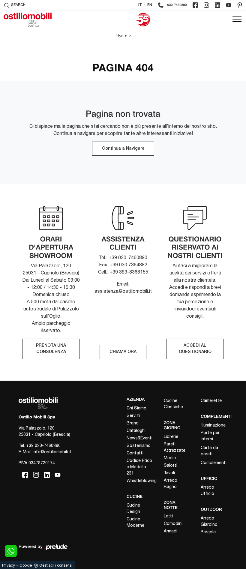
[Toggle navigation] (237, 19)
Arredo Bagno (170, 483)
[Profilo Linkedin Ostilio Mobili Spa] (217, 5)
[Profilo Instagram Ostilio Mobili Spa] (206, 5)
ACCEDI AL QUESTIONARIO (195, 349)
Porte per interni (210, 435)
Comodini (173, 523)
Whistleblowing (140, 480)
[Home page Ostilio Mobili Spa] (28, 20)
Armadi (170, 531)
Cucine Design (133, 508)
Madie (170, 457)
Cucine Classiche (173, 403)
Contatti (135, 453)
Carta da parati (209, 450)
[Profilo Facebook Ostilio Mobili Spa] (195, 5)
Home (121, 35)
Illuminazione (213, 425)
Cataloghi (136, 430)
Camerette (211, 400)
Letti (168, 516)
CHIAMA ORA (123, 352)
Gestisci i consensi (56, 565)
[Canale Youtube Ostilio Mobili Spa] (229, 5)
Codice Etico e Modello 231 (139, 466)
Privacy (8, 565)
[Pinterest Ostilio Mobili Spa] (240, 5)
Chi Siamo (136, 408)
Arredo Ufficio (207, 490)
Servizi (133, 415)
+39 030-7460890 (43, 445)
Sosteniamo (139, 445)
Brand (133, 423)
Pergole (208, 531)
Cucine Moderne (135, 522)
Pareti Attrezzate (174, 447)
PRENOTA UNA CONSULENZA (51, 349)
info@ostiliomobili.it (52, 451)
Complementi (213, 462)
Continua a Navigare (123, 149)
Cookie (26, 565)
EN (149, 5)
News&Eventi (139, 438)
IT (140, 5)
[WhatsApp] (11, 551)
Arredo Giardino (209, 521)
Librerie (171, 436)
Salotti (170, 465)
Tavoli (169, 472)
